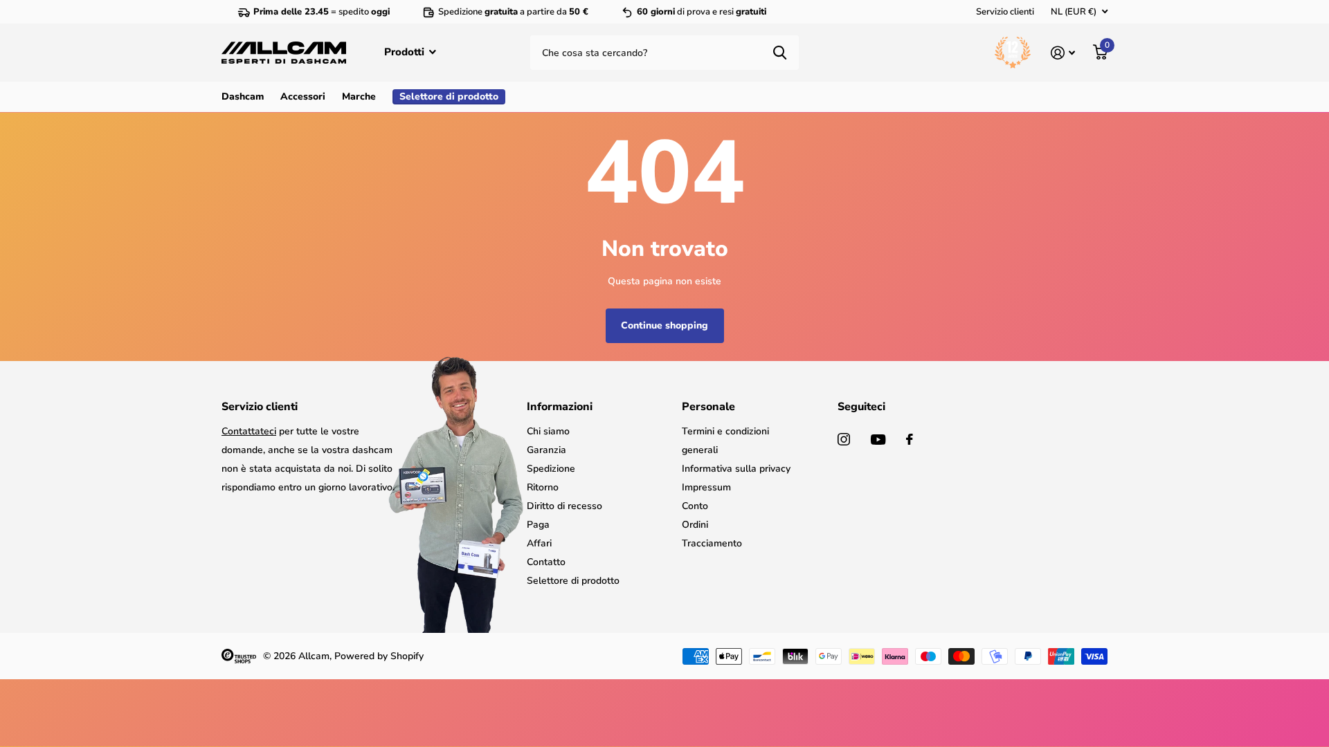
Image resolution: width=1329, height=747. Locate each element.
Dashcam (243, 96)
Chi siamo (548, 431)
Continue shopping (664, 325)
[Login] (1063, 52)
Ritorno (543, 487)
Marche (359, 96)
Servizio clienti (1005, 12)
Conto (695, 506)
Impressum (706, 487)
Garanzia (546, 449)
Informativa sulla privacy (736, 468)
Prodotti (405, 52)
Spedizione (551, 468)
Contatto (546, 562)
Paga (538, 524)
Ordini (695, 524)
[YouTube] (878, 439)
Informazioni (560, 406)
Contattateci (249, 431)
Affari (539, 543)
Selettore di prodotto (573, 580)
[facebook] (909, 439)
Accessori (302, 96)
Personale (708, 406)
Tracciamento (712, 543)
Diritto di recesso (564, 506)
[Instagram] (844, 439)
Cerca (780, 52)
